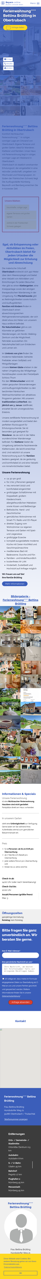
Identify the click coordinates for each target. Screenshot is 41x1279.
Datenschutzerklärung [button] (13, 1267)
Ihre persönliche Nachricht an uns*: (17, 962)
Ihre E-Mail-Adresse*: (11, 951)
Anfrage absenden (20, 1002)
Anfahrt (9, 68)
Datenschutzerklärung (11, 996)
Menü (33, 3)
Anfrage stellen (18, 27)
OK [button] (20, 1273)
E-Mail (9, 59)
